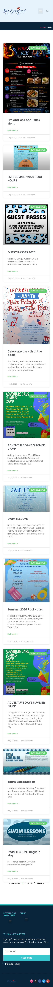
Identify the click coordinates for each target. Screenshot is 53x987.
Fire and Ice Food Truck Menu (23, 121)
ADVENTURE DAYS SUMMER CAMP (26, 447)
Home (42, 27)
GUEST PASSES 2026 (21, 252)
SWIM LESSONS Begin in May (23, 853)
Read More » (12, 130)
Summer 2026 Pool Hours (25, 609)
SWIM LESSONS (18, 519)
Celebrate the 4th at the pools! (24, 353)
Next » (40, 883)
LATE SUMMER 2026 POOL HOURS (25, 178)
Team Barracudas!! (21, 782)
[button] (40, 11)
